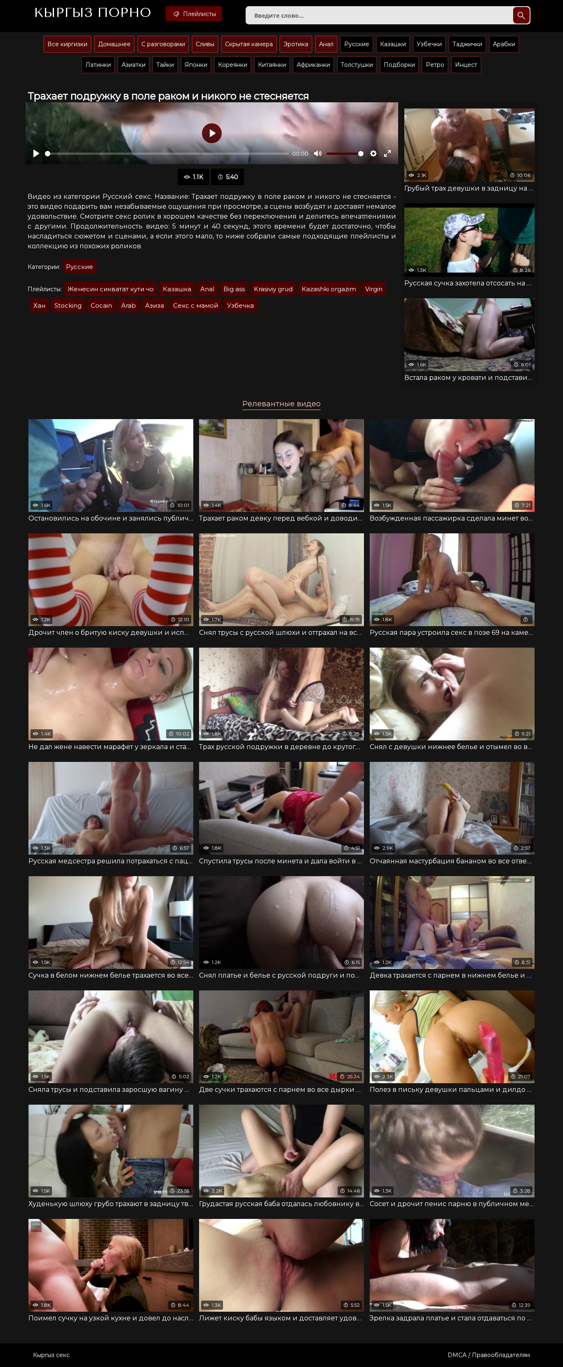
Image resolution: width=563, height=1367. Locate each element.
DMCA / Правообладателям (489, 1355)
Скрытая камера (249, 44)
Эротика (296, 44)
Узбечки (429, 44)
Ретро (435, 64)
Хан (39, 305)
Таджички (467, 44)
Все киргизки (67, 44)
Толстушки (357, 64)
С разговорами (163, 44)
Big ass (234, 289)
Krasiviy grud (273, 289)
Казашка (177, 289)
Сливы (205, 44)
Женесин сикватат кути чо (111, 289)
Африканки (313, 64)
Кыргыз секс (51, 1355)
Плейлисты (198, 14)
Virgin (373, 289)
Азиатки (133, 64)
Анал (326, 44)
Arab (128, 305)
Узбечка (240, 305)
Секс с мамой (195, 305)
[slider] (167, 154)
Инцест (466, 64)
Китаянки (272, 64)
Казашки (393, 44)
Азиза (154, 305)
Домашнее (114, 44)
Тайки (165, 64)
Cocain (101, 305)
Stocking (68, 305)
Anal (207, 289)
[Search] (521, 15)
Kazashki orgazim (329, 289)
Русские (356, 44)
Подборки (399, 64)
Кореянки (232, 64)
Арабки (504, 44)
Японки (196, 64)
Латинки (98, 64)
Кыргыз (92, 12)
